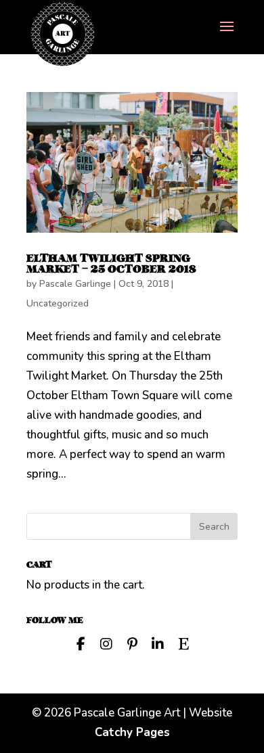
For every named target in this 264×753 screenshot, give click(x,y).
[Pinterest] (132, 643)
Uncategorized (57, 303)
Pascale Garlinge (75, 283)
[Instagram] (106, 643)
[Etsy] (183, 643)
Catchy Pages (132, 732)
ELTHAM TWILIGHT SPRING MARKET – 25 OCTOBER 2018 (111, 263)
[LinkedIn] (158, 643)
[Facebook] (80, 643)
